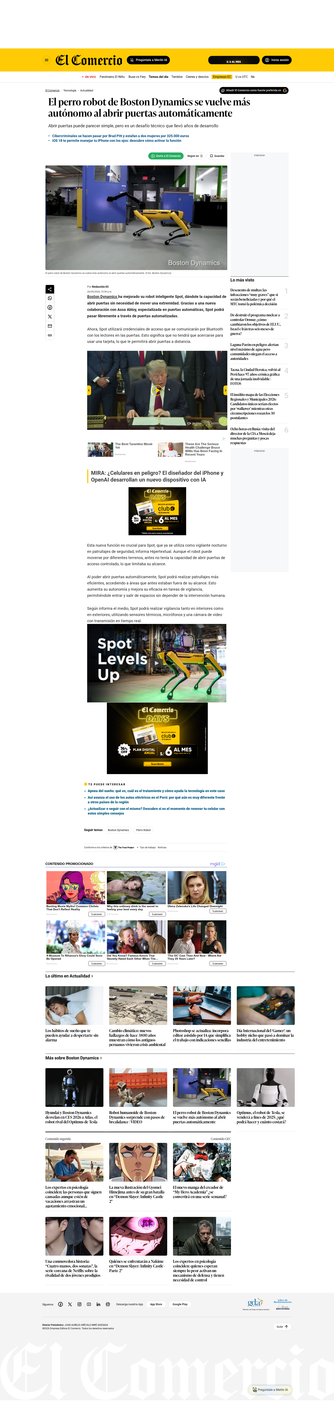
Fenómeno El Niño (112, 77)
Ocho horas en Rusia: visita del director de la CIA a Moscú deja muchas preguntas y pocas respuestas (252, 435)
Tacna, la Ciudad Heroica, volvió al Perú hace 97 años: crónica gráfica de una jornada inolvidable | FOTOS (255, 376)
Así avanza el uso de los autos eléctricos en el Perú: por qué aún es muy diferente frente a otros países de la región (156, 799)
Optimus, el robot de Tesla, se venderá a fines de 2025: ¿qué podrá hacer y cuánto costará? (261, 1117)
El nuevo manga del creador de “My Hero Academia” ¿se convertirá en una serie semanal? (200, 1192)
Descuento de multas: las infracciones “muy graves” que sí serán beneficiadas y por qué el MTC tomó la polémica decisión (254, 296)
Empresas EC (222, 77)
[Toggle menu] (46, 60)
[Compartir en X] (50, 316)
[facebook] (60, 1304)
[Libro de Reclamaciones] (283, 1304)
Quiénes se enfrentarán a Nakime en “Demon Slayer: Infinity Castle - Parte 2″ (137, 1266)
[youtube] (89, 1304)
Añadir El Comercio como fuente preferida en (253, 90)
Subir (280, 1326)
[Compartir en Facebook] (50, 307)
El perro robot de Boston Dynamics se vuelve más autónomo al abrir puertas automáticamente (202, 1117)
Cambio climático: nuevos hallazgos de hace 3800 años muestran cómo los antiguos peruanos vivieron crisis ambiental (137, 1037)
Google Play (180, 1304)
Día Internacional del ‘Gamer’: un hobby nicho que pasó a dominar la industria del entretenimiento (265, 1035)
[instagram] (79, 1304)
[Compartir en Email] (50, 326)
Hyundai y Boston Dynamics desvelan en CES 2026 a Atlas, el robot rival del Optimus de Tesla (71, 1117)
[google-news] (108, 1304)
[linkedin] (98, 1304)
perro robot (143, 830)
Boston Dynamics (118, 830)
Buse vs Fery (137, 77)
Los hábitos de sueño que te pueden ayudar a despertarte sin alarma (71, 1035)
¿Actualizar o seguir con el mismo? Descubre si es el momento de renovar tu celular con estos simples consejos (156, 811)
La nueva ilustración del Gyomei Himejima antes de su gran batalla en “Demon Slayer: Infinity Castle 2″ (136, 1194)
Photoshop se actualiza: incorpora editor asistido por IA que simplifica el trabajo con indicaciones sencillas (202, 1035)
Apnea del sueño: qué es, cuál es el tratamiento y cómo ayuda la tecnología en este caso (156, 791)
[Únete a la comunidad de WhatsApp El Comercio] (166, 155)
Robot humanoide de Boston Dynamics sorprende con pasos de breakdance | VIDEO (137, 1117)
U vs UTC (241, 77)
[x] (70, 1304)
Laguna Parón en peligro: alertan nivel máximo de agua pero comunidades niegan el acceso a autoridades (254, 351)
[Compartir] (50, 289)
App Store (156, 1304)
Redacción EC (100, 286)
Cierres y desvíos (197, 77)
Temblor (177, 77)
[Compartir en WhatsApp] (50, 298)
